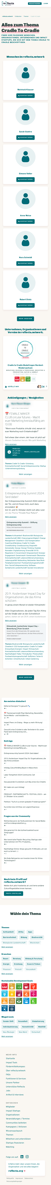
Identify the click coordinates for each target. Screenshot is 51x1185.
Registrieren (34, 3)
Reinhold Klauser (25, 90)
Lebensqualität (11, 560)
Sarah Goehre (25, 132)
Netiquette (10, 1178)
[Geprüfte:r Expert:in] (27, 583)
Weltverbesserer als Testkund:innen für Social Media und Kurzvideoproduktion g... (24, 823)
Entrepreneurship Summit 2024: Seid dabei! (21, 753)
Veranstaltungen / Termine (18, 1119)
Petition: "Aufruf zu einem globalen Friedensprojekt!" (25, 802)
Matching (10, 1147)
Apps (30, 932)
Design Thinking (27, 548)
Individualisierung (10, 1027)
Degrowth (33, 546)
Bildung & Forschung (33, 959)
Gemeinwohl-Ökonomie (35, 556)
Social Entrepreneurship (30, 466)
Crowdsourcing (23, 546)
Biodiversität (28, 536)
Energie (42, 553)
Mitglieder (10, 1107)
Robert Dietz (25, 299)
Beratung (17, 959)
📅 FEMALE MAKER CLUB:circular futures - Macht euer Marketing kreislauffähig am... (25, 747)
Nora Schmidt (25, 257)
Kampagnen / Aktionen (16, 1127)
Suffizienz (32, 656)
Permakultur (27, 654)
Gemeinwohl (21, 556)
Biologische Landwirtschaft (33, 644)
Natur (19, 654)
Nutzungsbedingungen (14, 1181)
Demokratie (9, 548)
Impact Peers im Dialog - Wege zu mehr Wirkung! (23, 723)
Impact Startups (13, 1111)
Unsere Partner (12, 1082)
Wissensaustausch (14, 1131)
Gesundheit (22, 1021)
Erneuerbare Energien (13, 649)
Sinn (7, 565)
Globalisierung (38, 1021)
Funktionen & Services (16, 1079)
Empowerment (32, 553)
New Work (40, 560)
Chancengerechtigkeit (30, 538)
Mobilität (42, 1027)
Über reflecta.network (16, 1070)
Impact (25, 649)
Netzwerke (31, 560)
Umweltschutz (19, 659)
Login (46, 3)
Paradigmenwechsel (13, 563)
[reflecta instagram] (27, 1157)
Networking (22, 560)
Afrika (20, 932)
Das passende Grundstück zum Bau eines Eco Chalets (25, 782)
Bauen (5, 959)
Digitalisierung (19, 551)
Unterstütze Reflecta (15, 1087)
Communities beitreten (16, 1123)
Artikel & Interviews (15, 1095)
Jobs (8, 1091)
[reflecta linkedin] (21, 1157)
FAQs (8, 1074)
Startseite (10, 1058)
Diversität (29, 551)
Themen (9, 1135)
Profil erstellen (31, 452)
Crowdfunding (10, 546)
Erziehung (18, 964)
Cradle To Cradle (18, 464)
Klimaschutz (34, 649)
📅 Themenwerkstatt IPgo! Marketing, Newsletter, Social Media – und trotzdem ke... (23, 715)
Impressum (19, 1178)
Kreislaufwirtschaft (12, 466)
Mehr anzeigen (25, 319)
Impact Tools (11, 1062)
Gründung (29, 464)
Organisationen (13, 1115)
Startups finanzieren (15, 1143)
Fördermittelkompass (15, 1066)
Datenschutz (29, 1178)
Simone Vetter (25, 174)
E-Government (20, 553)
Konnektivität (28, 1027)
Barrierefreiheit (9, 937)
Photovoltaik (38, 654)
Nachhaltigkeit (10, 654)
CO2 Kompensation (32, 541)
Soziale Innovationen (35, 568)
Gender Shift (8, 1021)
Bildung (24, 937)
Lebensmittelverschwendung (32, 558)
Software (32, 565)
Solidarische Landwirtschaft (16, 568)
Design (18, 548)
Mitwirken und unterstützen (18, 1139)
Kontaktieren (26, 95)
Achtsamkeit (17, 536)
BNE (19, 538)
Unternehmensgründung (15, 469)
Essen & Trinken (33, 964)
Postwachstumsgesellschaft (33, 563)
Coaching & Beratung (13, 543)
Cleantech (20, 541)
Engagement (10, 556)
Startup (43, 466)
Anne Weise (25, 215)
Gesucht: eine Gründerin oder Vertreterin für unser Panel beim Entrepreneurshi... (24, 732)
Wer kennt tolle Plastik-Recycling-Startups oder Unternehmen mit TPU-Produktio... (23, 842)
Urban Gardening (32, 659)
